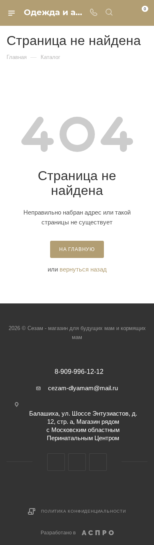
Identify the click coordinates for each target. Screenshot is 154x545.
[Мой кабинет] (124, 12)
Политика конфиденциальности (83, 511)
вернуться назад (83, 269)
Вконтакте (56, 462)
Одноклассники (98, 462)
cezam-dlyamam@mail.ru (83, 387)
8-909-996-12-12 (79, 372)
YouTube (77, 462)
